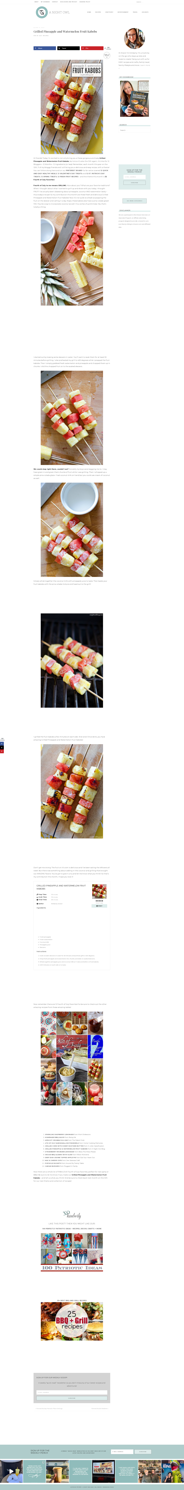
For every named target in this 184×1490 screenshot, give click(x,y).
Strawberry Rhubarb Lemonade (59, 1152)
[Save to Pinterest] (2, 751)
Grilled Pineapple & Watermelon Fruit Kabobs (66, 1149)
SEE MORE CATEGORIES (134, 200)
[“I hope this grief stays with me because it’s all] (149, 1471)
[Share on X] (2, 747)
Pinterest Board (74, 170)
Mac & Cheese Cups (53, 1160)
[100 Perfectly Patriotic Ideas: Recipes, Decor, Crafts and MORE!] (72, 1252)
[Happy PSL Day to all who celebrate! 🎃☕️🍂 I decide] (57, 1471)
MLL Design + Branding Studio (104, 1487)
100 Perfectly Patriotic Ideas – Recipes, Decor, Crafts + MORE (71, 1229)
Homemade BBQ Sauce (54, 1137)
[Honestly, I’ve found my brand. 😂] (126, 1471)
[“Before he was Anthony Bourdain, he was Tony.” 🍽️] (103, 1471)
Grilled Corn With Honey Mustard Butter (64, 1146)
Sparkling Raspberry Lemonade (59, 1134)
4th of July (38, 35)
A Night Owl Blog (53, 12)
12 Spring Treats (49, 177)
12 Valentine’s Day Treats (70, 173)
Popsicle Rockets (53, 1163)
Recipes (46, 35)
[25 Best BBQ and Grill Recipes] (72, 1321)
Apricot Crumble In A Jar (56, 1140)
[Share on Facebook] (2, 744)
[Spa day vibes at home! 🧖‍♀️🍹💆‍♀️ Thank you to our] (11, 1471)
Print (100, 906)
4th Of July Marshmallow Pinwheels (62, 1143)
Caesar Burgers (52, 1166)
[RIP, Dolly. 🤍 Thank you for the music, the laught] (34, 1471)
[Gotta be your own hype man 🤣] (80, 1471)
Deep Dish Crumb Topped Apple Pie (60, 1157)
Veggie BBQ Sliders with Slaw (58, 1155)
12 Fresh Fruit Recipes (68, 177)
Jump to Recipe (107, 55)
